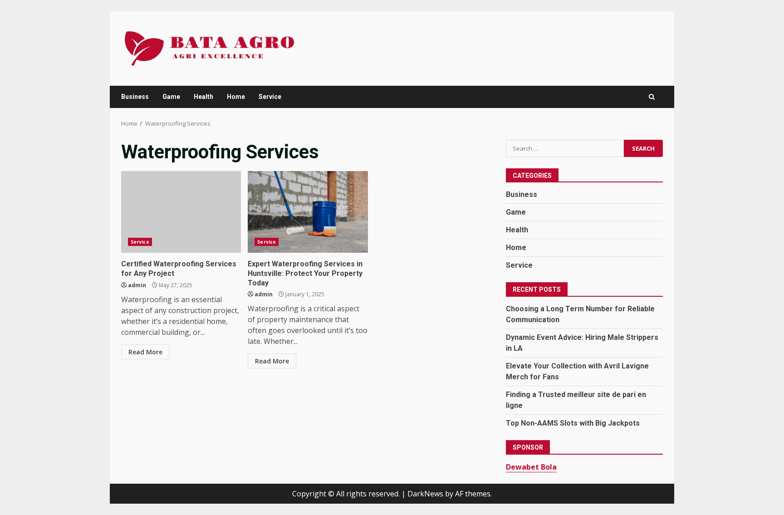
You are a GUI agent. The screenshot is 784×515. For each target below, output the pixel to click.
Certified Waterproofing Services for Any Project (181, 212)
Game (171, 96)
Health (203, 96)
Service (270, 96)
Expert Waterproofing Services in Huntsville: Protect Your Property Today (308, 212)
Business (135, 96)
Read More (145, 352)
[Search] (652, 97)
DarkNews (425, 494)
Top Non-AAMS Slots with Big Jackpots (573, 423)
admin (137, 285)
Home (236, 96)
